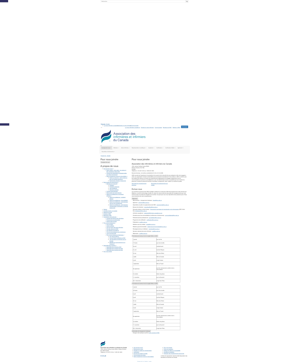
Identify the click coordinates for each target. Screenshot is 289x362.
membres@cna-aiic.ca (154, 229)
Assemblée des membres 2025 (113, 247)
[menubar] (153, 127)
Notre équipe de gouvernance (110, 182)
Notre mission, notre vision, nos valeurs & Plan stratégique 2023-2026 (116, 170)
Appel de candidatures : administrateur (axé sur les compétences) (119, 202)
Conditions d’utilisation (169, 352)
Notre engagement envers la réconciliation (116, 176)
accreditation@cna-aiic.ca (155, 217)
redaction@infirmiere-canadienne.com (153, 213)
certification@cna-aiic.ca (152, 220)
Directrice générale (114, 190)
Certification (136, 352)
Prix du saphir (109, 224)
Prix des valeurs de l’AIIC (112, 229)
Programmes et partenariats (113, 220)
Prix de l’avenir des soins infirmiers (114, 227)
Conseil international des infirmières (115, 218)
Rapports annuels (107, 212)
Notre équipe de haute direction (114, 193)
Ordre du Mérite (110, 226)
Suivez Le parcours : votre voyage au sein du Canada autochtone (118, 178)
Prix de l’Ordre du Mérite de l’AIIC (117, 238)
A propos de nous (105, 162)
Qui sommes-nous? (108, 168)
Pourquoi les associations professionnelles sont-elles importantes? (116, 173)
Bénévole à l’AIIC (107, 215)
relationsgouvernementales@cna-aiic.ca (156, 226)
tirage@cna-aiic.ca (157, 200)
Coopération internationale (109, 217)
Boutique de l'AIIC (167, 127)
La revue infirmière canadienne (111, 125)
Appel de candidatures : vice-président (119, 200)
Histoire (105, 209)
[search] (187, 1)
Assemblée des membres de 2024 (114, 248)
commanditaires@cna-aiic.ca (172, 215)
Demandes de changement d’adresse (141, 331)
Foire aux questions (168, 349)
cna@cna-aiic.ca (143, 222)
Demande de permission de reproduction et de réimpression (164, 209)
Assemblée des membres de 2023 (114, 250)
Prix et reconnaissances (109, 223)
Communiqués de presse (140, 355)
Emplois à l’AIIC (107, 214)
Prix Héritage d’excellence (112, 230)
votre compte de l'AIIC (154, 333)
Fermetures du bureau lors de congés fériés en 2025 (145, 236)
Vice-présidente (113, 188)
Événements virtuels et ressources (118, 180)
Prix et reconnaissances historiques (115, 235)
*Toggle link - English (105, 155)
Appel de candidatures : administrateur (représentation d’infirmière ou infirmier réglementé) (119, 206)
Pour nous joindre (107, 251)
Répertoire (134, 198)
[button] (106, 148)
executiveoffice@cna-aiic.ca (150, 207)
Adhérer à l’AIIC (176, 127)
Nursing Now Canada (111, 221)
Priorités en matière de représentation (143, 350)
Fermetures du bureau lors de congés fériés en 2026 (145, 283)
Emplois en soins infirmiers (125, 125)
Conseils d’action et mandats (110, 211)
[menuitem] (111, 125)
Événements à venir (138, 349)
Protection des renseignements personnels (174, 353)
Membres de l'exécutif (111, 184)
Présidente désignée (114, 187)
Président (112, 185)
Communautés (134, 125)
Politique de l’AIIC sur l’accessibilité (172, 350)
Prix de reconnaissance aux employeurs (116, 232)
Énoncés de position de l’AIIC (140, 353)
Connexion (184, 127)
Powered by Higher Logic (144, 361)
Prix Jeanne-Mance (114, 236)
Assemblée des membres (109, 245)
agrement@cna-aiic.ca (143, 202)
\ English (105, 124)
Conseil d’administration (112, 191)
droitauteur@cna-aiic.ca (141, 211)
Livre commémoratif (111, 233)
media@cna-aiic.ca (150, 224)
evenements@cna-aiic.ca (163, 205)
